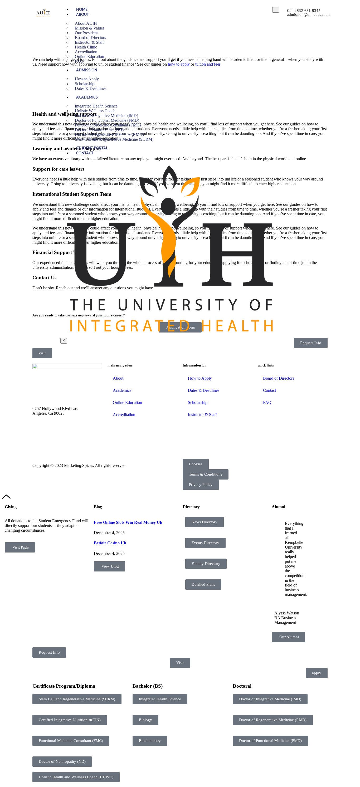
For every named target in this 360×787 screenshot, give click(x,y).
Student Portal (92, 148)
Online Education (89, 56)
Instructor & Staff (202, 414)
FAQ (79, 61)
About (82, 15)
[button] (76, 699)
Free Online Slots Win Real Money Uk (128, 522)
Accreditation (124, 414)
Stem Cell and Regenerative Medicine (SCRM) (114, 139)
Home (81, 10)
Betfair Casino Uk (110, 543)
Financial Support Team (58, 252)
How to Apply (200, 378)
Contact (84, 153)
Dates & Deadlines (90, 88)
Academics (87, 97)
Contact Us (44, 277)
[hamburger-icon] (275, 10)
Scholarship (197, 402)
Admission (86, 70)
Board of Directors (278, 378)
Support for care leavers (58, 169)
